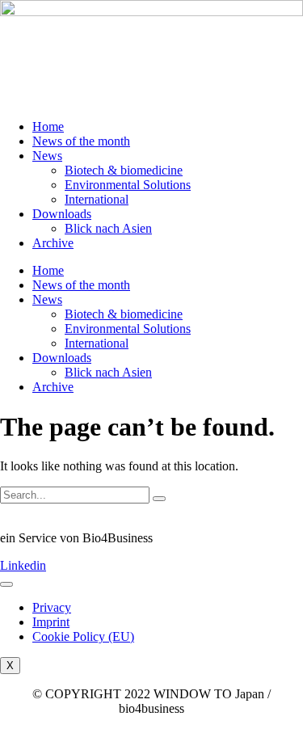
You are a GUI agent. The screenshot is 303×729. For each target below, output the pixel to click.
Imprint (50, 622)
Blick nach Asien (108, 228)
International (96, 199)
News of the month (81, 141)
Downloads (61, 214)
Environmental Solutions (128, 185)
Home (48, 126)
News (47, 155)
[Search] (159, 498)
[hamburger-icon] (6, 584)
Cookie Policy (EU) (83, 636)
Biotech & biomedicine (124, 170)
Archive (53, 243)
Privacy (51, 607)
